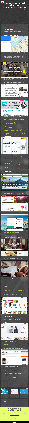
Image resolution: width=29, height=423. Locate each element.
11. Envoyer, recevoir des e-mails (14, 395)
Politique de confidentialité (14, 422)
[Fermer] (28, 422)
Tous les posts (2, 22)
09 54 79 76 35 (15, 412)
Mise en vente (9, 22)
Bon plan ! (14, 22)
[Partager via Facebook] (4, 383)
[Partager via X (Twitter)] (5, 383)
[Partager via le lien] (8, 383)
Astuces (11, 22)
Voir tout (27, 388)
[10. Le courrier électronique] (24, 391)
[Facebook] (14, 414)
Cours (16, 22)
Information (6, 22)
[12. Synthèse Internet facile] (5, 391)
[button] (24, 412)
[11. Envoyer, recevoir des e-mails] (14, 391)
